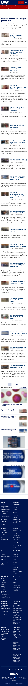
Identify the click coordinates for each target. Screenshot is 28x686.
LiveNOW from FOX (16, 563)
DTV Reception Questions (16, 623)
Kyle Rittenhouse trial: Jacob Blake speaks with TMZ (18, 282)
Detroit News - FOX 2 (4, 612)
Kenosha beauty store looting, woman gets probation (16, 52)
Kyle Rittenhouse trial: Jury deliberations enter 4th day (18, 245)
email (21, 669)
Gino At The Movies (16, 543)
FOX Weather (16, 515)
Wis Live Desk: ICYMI (16, 558)
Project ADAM (16, 587)
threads (15, 669)
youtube (18, 669)
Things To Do (16, 579)
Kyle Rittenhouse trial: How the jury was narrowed (18, 348)
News (3, 502)
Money (3, 528)
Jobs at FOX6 (16, 612)
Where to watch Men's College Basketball (17, 650)
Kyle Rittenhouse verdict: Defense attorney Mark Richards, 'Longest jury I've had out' (17, 195)
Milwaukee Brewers (3, 553)
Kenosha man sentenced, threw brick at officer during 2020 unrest (18, 108)
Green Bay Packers (5, 556)
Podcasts (3, 513)
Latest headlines (6, 387)
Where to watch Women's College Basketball (17, 654)
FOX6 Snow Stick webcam (17, 521)
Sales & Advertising (5, 628)
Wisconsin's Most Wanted (5, 507)
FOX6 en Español (5, 523)
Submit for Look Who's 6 (17, 531)
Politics (3, 515)
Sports (3, 551)
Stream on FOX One (16, 628)
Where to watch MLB (17, 638)
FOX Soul (15, 569)
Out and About (16, 537)
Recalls (3, 534)
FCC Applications (17, 617)
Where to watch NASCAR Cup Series (17, 642)
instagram (12, 669)
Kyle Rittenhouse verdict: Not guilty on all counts (17, 212)
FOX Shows (15, 573)
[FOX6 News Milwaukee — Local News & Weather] (5, 2)
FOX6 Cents (4, 532)
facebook (7, 669)
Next (17, 384)
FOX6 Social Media (5, 578)
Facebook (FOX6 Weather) (5, 595)
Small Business (4, 539)
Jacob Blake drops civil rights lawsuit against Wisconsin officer (18, 142)
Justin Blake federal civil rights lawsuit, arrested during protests (17, 125)
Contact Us (16, 601)
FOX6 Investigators (5, 509)
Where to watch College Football (17, 635)
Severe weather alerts (16, 505)
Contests (15, 603)
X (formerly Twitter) (3, 592)
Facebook (3, 582)
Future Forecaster (17, 519)
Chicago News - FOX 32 (5, 606)
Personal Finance (5, 536)
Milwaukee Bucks (5, 566)
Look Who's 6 (16, 533)
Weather (16, 502)
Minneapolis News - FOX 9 (5, 609)
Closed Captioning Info (17, 620)
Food (14, 541)
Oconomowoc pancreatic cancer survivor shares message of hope (9, 423)
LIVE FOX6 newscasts (15, 555)
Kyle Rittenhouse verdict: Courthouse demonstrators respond (18, 229)
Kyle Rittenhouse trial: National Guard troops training (16, 300)
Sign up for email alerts (17, 606)
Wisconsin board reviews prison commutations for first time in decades (8, 430)
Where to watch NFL (17, 632)
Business (3, 537)
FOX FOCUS (4, 636)
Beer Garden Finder (16, 581)
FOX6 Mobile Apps (17, 608)
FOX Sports (15, 567)
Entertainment (4, 511)
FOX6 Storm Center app (16, 508)
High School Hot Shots (5, 563)
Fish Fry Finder (16, 584)
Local (2, 504)
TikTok (2, 586)
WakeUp (15, 528)
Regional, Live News (4, 602)
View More (23, 387)
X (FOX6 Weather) (5, 597)
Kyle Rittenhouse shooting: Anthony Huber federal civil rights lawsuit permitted (18, 87)
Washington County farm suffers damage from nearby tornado (8, 417)
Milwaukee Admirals (3, 560)
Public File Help (16, 615)
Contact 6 (3, 530)
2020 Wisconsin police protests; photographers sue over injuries (18, 69)
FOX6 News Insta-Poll (5, 517)
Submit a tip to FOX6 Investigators (13, 465)
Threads (3, 588)
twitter (10, 669)
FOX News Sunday (17, 571)
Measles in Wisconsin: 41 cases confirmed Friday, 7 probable (12, 405)
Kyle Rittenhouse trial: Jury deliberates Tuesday (17, 366)
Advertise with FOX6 (4, 633)
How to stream (16, 553)
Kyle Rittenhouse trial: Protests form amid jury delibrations (17, 316)
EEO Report (15, 614)
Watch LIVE (16, 551)
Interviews (15, 539)
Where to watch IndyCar (17, 646)
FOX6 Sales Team (5, 631)
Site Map (3, 524)
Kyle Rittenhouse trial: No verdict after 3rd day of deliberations (17, 264)
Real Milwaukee (16, 535)
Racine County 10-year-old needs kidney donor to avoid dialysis (9, 410)
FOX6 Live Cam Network (16, 511)
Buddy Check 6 (16, 585)
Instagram (3, 584)
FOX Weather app (17, 514)
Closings (15, 517)
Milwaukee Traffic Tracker (17, 546)
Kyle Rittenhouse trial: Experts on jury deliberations (18, 332)
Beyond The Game (5, 558)
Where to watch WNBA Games (17, 658)
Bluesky (3, 589)
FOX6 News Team (17, 610)
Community (17, 577)
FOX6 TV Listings (17, 561)
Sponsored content (3, 638)
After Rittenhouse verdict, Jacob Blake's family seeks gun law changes (17, 177)
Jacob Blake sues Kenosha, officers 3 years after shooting (17, 35)
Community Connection (15, 590)
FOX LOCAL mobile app (4, 520)
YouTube (3, 581)
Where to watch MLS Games (17, 661)
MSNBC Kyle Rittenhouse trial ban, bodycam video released (18, 160)
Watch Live (21, 2)
